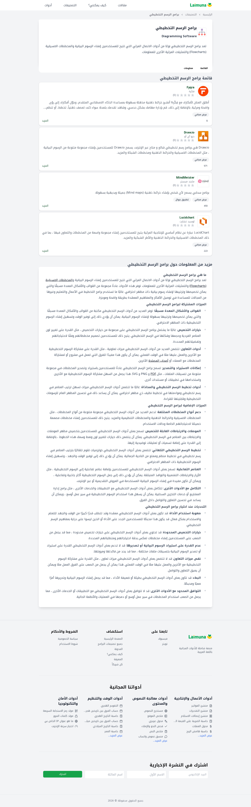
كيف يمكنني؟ (97, 5)
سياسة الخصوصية (68, 639)
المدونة (118, 649)
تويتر (164, 644)
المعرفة (118, 659)
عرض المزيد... (205, 735)
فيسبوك (162, 639)
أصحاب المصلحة (158, 361)
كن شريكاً (117, 664)
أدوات (48, 5)
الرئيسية (207, 14)
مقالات (122, 5)
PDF (153, 374)
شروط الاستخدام (68, 644)
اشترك (62, 774)
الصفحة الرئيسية (113, 639)
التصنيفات (70, 5)
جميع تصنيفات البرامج (110, 644)
